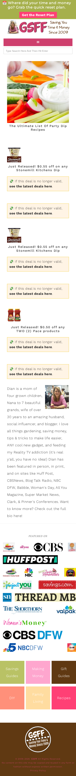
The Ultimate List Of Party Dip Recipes (38, 128)
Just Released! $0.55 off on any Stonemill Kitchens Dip (38, 168)
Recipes (64, 698)
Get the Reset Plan (38, 15)
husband (56, 417)
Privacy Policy (38, 770)
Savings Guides (12, 672)
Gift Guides (64, 672)
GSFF (38, 27)
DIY (12, 698)
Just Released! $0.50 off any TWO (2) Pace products (38, 329)
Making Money (38, 672)
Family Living (38, 698)
